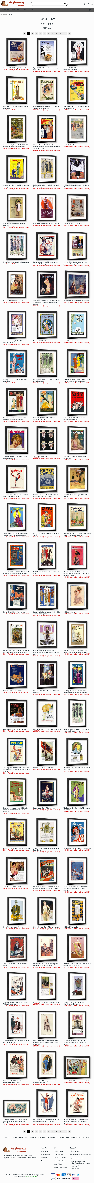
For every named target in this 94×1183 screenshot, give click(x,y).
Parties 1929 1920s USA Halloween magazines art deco (44, 418)
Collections (5, 10)
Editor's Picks (15, 10)
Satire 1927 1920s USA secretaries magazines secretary (75, 418)
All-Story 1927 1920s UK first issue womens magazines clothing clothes (75, 691)
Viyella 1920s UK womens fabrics (74, 145)
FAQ (55, 1148)
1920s (10, 14)
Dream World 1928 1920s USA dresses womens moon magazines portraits (15, 534)
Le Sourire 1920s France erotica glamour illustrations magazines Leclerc (46, 964)
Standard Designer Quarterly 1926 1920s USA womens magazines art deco (77, 380)
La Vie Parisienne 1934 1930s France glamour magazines (15, 457)
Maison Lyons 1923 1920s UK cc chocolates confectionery (74, 1003)
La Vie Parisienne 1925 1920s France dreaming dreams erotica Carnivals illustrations (15, 1121)
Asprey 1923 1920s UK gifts (73, 224)
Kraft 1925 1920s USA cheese (12, 691)
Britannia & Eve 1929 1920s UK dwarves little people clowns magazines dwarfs (46, 887)
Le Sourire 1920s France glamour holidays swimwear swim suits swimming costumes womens (46, 1121)
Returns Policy (58, 1154)
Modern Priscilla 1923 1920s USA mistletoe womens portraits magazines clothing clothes (76, 573)
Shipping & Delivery (60, 1158)
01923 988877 (77, 1151)
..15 (65, 33)
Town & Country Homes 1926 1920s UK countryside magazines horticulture (15, 146)
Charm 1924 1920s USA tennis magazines (77, 848)
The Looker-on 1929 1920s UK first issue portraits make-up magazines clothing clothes (46, 302)
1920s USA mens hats (40, 456)
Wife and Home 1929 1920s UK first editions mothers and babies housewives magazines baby (46, 146)
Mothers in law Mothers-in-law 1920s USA (46, 224)
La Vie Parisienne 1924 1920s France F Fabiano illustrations (15, 1003)
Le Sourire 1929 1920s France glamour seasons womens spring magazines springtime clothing (76, 1121)
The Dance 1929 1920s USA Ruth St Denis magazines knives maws (77, 964)
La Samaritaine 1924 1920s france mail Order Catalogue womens (76, 730)
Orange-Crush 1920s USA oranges (14, 612)
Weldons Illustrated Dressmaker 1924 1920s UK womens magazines (15, 418)
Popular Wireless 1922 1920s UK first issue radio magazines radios (45, 495)
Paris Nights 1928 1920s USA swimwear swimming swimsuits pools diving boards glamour (16, 769)
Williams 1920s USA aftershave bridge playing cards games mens (15, 1082)
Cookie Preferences (60, 1167)
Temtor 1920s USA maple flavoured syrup (16, 68)
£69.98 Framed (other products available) (16, 70)
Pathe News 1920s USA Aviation (43, 768)
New (32, 10)
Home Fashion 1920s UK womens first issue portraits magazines (45, 263)
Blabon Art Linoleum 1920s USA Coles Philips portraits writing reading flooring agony (46, 652)
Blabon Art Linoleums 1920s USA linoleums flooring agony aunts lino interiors (75, 1042)
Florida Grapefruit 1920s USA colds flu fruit (47, 729)
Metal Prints (58, 1164)
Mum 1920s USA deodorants (12, 887)
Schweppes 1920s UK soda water (44, 808)
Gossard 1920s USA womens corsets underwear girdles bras (76, 69)
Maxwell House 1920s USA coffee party (76, 300)
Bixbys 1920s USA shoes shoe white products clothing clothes (75, 263)
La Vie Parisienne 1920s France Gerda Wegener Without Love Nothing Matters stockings (46, 1042)
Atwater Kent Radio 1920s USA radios (15, 729)
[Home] (12, 6)
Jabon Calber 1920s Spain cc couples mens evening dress (45, 1082)
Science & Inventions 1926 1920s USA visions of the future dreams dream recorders (15, 809)
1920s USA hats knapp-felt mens (13, 927)
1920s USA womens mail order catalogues (16, 262)
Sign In (90, 10)
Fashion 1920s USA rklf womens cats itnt (77, 1081)
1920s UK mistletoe (70, 612)
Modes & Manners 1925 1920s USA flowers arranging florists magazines (75, 651)
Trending (25, 10)
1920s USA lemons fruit (71, 927)
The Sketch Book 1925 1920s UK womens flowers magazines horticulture (77, 534)
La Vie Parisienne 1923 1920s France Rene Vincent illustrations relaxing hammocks (76, 888)
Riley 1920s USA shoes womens (74, 341)
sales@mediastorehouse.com (81, 1154)
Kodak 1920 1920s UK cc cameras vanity (46, 1002)
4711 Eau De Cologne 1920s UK (13, 300)
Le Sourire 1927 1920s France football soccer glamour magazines (15, 495)
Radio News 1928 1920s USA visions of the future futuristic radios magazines (16, 572)
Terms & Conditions (60, 1161)
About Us (44, 1148)
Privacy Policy (58, 1151)
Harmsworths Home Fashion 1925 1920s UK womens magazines (46, 613)
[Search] (65, 4)
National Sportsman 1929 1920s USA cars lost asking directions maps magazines (16, 651)
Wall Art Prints (3, 14)
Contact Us (73, 1148)
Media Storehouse (31, 1176)
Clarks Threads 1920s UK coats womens (46, 927)
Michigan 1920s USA (40, 341)
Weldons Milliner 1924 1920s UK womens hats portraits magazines (46, 107)
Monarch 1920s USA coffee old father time (16, 848)
